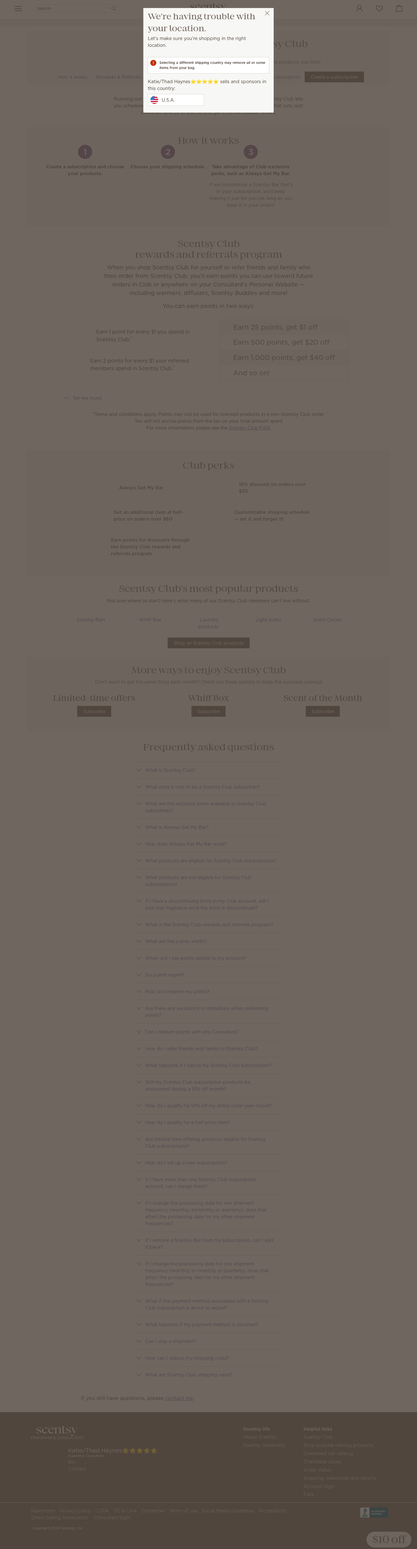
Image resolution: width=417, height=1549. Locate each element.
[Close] (267, 13)
